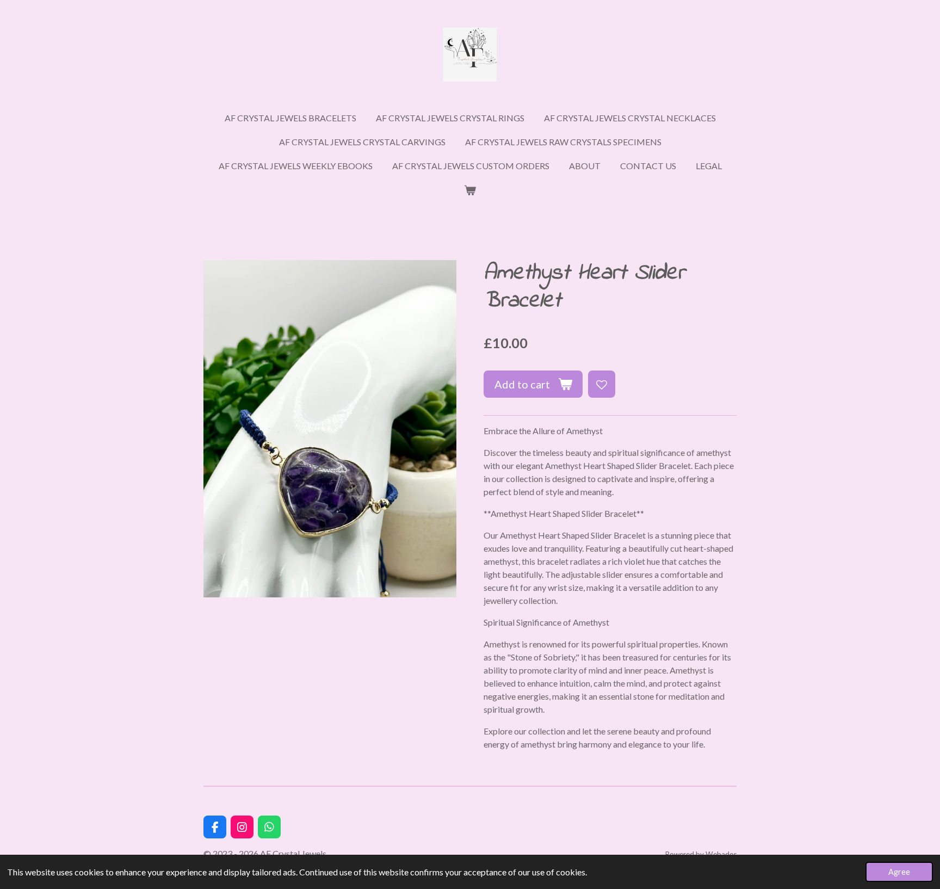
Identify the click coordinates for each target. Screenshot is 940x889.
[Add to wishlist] (601, 384)
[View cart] (470, 190)
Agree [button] (899, 871)
